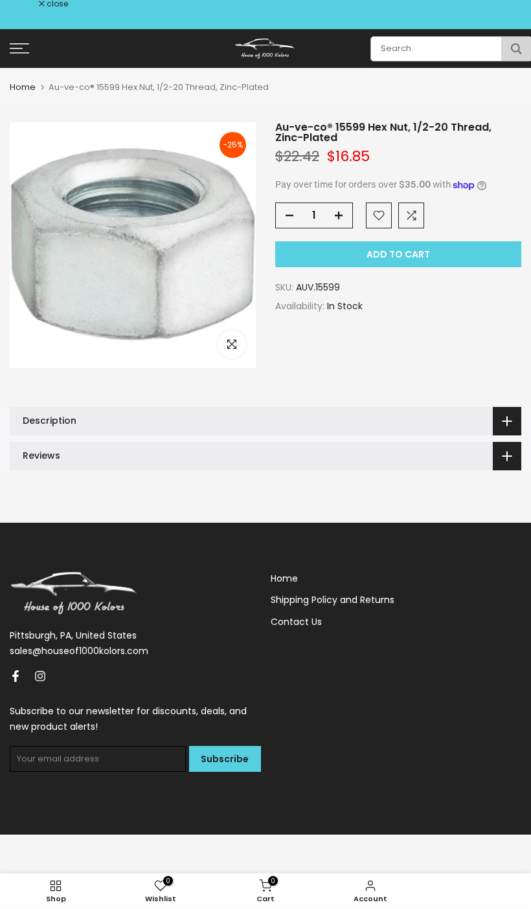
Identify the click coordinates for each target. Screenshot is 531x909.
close (27, 4)
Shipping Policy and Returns (332, 599)
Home (23, 87)
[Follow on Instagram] (40, 676)
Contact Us (296, 621)
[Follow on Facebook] (15, 676)
